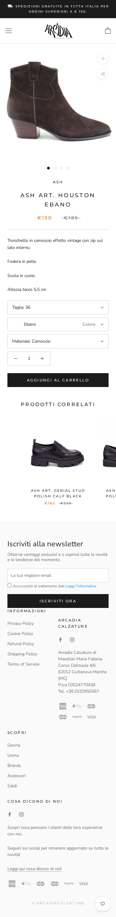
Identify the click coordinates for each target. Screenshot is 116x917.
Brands (14, 765)
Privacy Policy (20, 623)
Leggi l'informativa (80, 586)
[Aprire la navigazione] (9, 31)
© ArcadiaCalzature (58, 903)
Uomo (13, 755)
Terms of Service (23, 664)
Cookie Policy (20, 634)
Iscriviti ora (58, 601)
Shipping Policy (22, 654)
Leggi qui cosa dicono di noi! (34, 869)
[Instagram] (21, 814)
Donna (13, 745)
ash (58, 182)
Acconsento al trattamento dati (54, 586)
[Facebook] (9, 814)
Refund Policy (20, 644)
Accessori (16, 776)
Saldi (12, 786)
